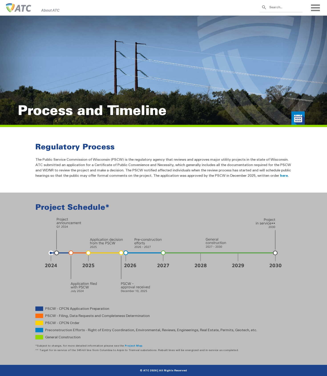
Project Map (133, 345)
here (284, 175)
